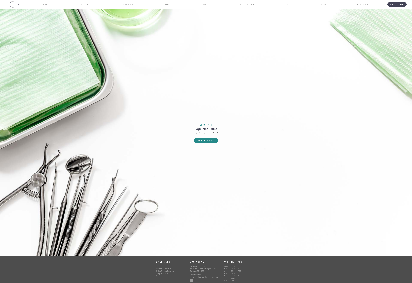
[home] (14, 4)
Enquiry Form (161, 266)
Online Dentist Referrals (165, 271)
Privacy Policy (161, 276)
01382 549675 (195, 275)
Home (45, 4)
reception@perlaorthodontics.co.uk (204, 277)
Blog (323, 4)
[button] (84, 4)
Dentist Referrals (396, 4)
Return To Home (206, 140)
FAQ (287, 4)
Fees (205, 4)
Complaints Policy (163, 273)
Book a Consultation (163, 269)
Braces (168, 4)
